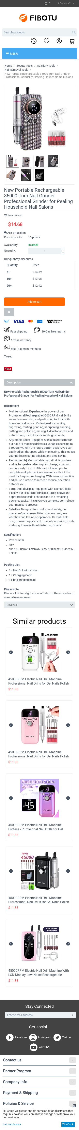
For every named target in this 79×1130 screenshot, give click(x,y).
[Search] (74, 32)
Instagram (44, 1037)
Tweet (8, 356)
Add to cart (35, 301)
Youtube (44, 1047)
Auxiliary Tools (46, 65)
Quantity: (10, 250)
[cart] (72, 41)
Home (8, 65)
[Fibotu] (39, 17)
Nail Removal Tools (16, 69)
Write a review (13, 215)
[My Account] (59, 41)
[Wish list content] (47, 41)
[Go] (72, 1015)
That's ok (68, 1124)
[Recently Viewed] (34, 41)
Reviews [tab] (11, 604)
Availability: (11, 245)
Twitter (66, 1037)
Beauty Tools (24, 65)
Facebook (21, 1037)
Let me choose (12, 1124)
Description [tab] (13, 382)
